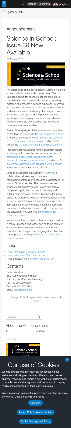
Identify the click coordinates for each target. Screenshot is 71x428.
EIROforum (48, 172)
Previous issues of (26, 255)
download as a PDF (43, 258)
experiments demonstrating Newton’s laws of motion (34, 163)
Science (31, 3)
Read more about (26, 251)
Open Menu (14, 12)
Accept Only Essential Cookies (36, 412)
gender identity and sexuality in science (43, 133)
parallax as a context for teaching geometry (30, 156)
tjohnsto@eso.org (23, 289)
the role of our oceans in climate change (40, 144)
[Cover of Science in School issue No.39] (36, 74)
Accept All (35, 402)
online (26, 258)
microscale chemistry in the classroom (27, 160)
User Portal (44, 3)
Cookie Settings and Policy (35, 421)
